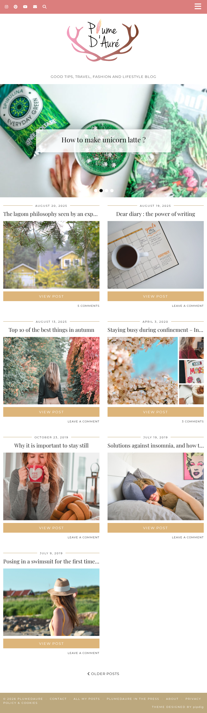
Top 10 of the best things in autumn (51, 329)
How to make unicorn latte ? (103, 139)
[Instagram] (6, 6)
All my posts (87, 699)
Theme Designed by (178, 707)
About (172, 699)
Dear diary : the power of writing (155, 213)
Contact (58, 699)
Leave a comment (188, 306)
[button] (199, 7)
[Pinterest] (16, 6)
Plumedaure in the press (133, 699)
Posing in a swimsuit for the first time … (52, 561)
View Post (51, 296)
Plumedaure (30, 699)
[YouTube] (25, 6)
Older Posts (104, 673)
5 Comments (88, 306)
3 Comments (193, 421)
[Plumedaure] (103, 36)
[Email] (35, 6)
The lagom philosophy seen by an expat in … (56, 213)
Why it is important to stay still (51, 445)
